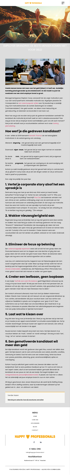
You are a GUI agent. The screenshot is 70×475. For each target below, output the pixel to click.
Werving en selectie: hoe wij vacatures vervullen (26, 400)
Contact (35, 430)
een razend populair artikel (28, 103)
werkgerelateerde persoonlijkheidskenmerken (22, 375)
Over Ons (35, 420)
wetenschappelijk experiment (19, 249)
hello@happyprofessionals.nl (35, 452)
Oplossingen (35, 423)
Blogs (35, 427)
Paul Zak (37, 197)
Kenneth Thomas (35, 136)
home (35, 416)
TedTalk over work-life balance (26, 281)
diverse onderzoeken (13, 269)
